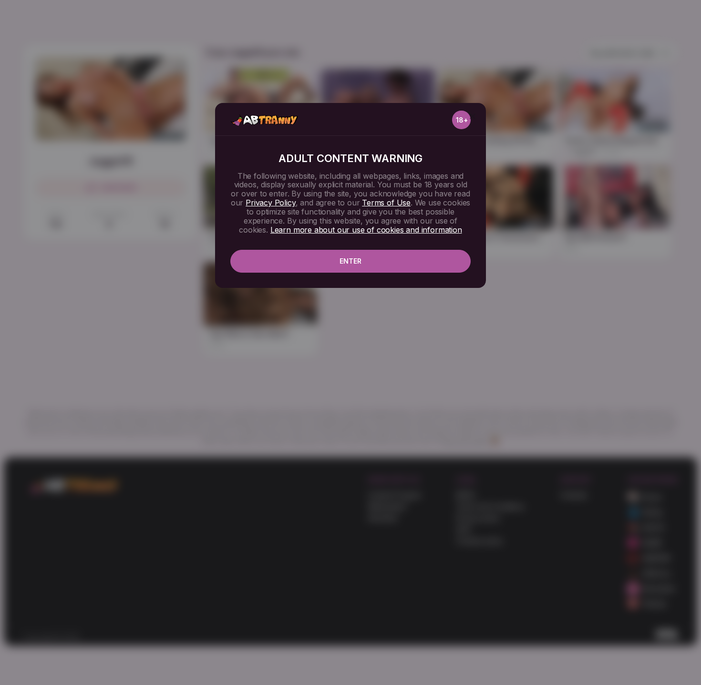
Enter (350, 261)
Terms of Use (386, 202)
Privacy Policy (270, 202)
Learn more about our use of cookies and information (366, 230)
